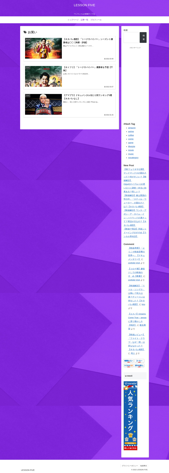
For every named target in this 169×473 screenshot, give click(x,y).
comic (131, 139)
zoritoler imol (134, 263)
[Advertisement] (135, 83)
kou (143, 304)
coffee (131, 135)
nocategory (133, 158)
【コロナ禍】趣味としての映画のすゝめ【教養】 (136, 272)
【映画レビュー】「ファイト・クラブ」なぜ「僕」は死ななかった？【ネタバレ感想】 (136, 342)
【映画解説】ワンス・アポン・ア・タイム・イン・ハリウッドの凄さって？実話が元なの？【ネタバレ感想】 (135, 217)
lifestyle (131, 146)
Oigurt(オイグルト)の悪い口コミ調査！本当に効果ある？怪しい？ (135, 188)
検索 (126, 30)
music (131, 154)
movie (131, 150)
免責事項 (143, 466)
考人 (133, 353)
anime (131, 131)
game (130, 143)
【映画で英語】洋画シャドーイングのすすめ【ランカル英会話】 (135, 233)
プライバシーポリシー (130, 466)
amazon (132, 128)
